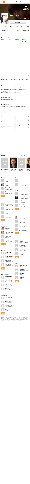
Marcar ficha (17, 22)
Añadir (12, 99)
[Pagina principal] (4, 2)
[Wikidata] (23, 107)
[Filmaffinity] (3, 107)
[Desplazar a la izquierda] (21, 155)
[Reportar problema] (19, 79)
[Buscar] (28, 2)
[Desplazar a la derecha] (24, 155)
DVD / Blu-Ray (19, 26)
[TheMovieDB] (12, 107)
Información (4, 26)
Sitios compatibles (14, 79)
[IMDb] (7, 107)
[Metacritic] (18, 107)
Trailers (11, 26)
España (2, 39)
